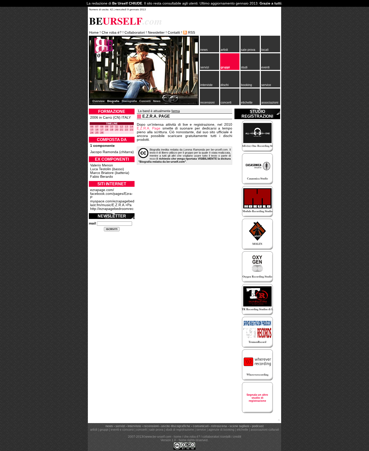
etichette (247, 102)
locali (265, 50)
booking (246, 85)
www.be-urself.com (158, 436)
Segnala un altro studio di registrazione (257, 397)
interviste (206, 85)
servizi (204, 67)
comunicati (201, 426)
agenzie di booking (221, 429)
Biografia (113, 101)
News (156, 101)
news (204, 50)
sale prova (248, 50)
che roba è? (192, 436)
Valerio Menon (101, 165)
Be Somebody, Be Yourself (102, 50)
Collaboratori (135, 32)
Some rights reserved (193, 440)
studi (244, 67)
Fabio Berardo (101, 176)
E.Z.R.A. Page (148, 128)
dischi (225, 85)
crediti (237, 436)
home (177, 436)
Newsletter (156, 32)
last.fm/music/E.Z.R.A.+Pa (111, 205)
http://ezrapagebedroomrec (112, 209)
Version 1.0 (168, 440)
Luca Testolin (100, 169)
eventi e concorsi (122, 429)
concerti (226, 102)
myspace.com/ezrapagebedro (114, 201)
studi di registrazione (180, 429)
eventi (265, 67)
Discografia (129, 101)
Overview (98, 101)
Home (94, 32)
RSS (191, 32)
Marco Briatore (102, 173)
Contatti (174, 32)
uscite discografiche (175, 426)
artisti (224, 50)
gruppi (225, 67)
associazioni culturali (265, 429)
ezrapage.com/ (102, 190)
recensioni (207, 102)
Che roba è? (111, 32)
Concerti (145, 101)
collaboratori (210, 436)
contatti (226, 436)
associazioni (269, 102)
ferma (175, 111)
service (266, 85)
